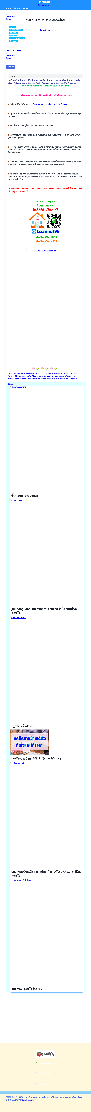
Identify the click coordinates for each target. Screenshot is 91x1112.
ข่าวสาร (13, 35)
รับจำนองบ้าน (28, 379)
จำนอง (19, 379)
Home (12, 27)
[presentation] (47, 439)
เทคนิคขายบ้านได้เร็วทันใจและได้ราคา (36, 758)
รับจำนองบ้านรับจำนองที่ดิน (46, 379)
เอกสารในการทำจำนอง (68, 379)
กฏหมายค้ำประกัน (23, 726)
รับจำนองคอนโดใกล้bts (26, 989)
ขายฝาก (12, 379)
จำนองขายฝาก (15, 30)
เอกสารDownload (17, 38)
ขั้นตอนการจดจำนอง (24, 495)
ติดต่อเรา (13, 41)
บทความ (13, 33)
